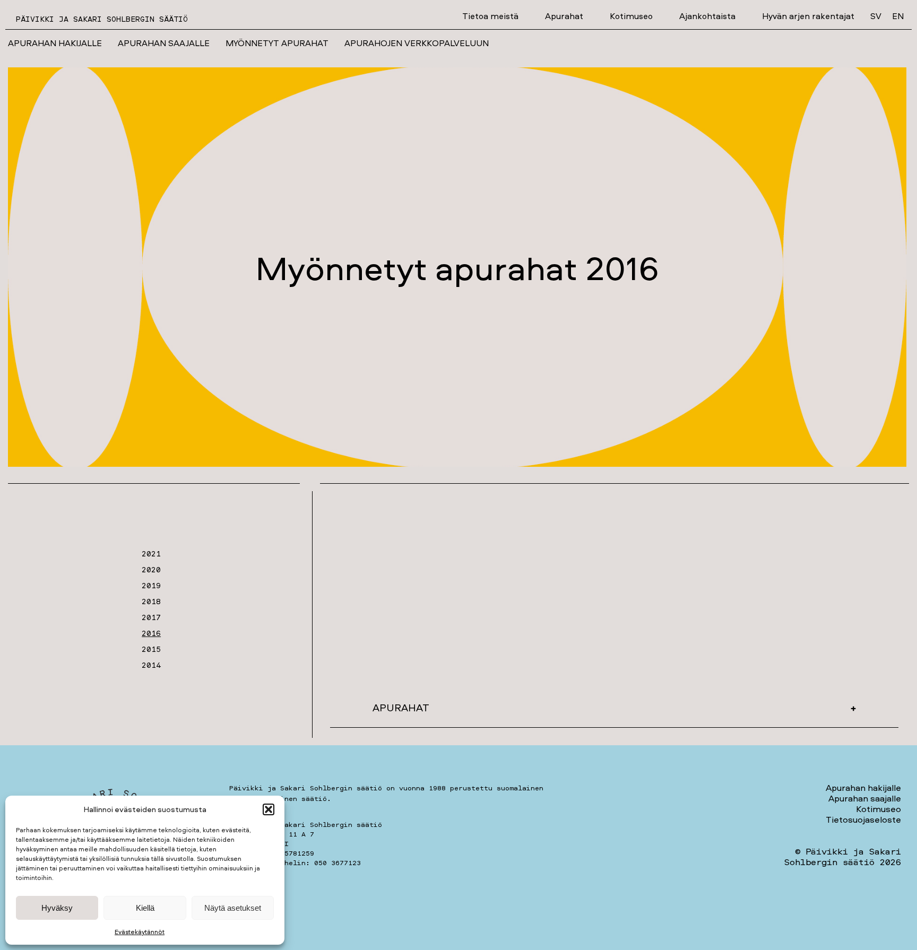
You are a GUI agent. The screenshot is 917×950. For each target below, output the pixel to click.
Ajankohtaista (707, 16)
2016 (151, 633)
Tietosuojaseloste (863, 819)
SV (875, 16)
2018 (151, 601)
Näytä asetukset (232, 907)
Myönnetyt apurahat (277, 43)
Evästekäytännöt (140, 931)
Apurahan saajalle (164, 43)
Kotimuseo (631, 16)
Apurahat (564, 16)
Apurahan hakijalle (55, 43)
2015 (151, 649)
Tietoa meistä (490, 16)
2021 (151, 553)
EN (898, 16)
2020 (151, 569)
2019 (151, 585)
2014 (151, 665)
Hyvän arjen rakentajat (808, 16)
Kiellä (145, 907)
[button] (268, 809)
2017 (151, 617)
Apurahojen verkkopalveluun (416, 43)
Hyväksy (57, 907)
